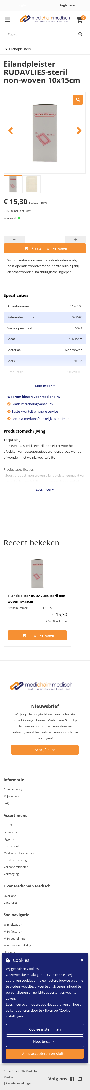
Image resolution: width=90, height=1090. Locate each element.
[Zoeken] (80, 34)
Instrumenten (13, 846)
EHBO (8, 825)
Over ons (10, 896)
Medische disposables (19, 853)
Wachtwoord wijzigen (18, 945)
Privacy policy (13, 789)
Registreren (68, 5)
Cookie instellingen (45, 1029)
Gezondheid (12, 832)
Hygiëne (9, 839)
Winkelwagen (13, 924)
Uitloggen (10, 952)
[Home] (44, 20)
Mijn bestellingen (16, 938)
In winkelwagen (43, 635)
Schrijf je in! (45, 749)
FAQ (7, 803)
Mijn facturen (13, 931)
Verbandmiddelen (16, 867)
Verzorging (11, 874)
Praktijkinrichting (15, 860)
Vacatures (11, 903)
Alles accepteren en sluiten (45, 1053)
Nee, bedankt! (45, 1041)
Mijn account (13, 796)
